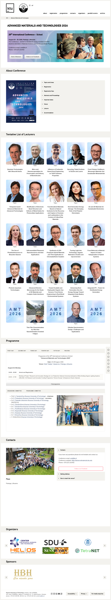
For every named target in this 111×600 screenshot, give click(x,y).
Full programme (55, 384)
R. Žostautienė (17, 398)
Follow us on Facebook (32, 56)
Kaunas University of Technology (35, 396)
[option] (55, 544)
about (45, 13)
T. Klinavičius (17, 415)
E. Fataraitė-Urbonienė (20, 400)
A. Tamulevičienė (18, 404)
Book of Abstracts (16, 56)
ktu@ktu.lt (41, 596)
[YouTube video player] (79, 46)
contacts (73, 13)
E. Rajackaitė (17, 411)
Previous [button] (6, 545)
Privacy (83, 594)
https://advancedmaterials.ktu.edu (82, 460)
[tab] (10, 351)
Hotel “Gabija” (48, 364)
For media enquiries (97, 594)
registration (53, 13)
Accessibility (71, 594)
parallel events (93, 13)
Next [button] (105, 545)
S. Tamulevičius (19, 396)
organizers (81, 13)
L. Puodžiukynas (18, 408)
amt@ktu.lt (23, 47)
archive (102, 13)
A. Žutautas (16, 413)
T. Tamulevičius (18, 406)
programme (63, 13)
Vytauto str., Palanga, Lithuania (62, 364)
